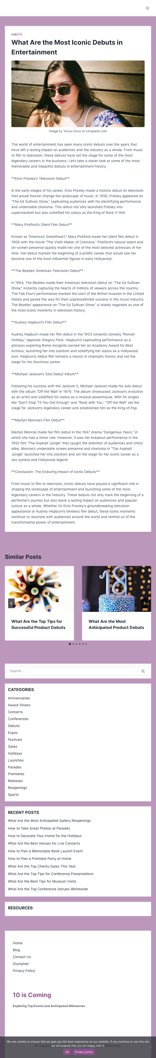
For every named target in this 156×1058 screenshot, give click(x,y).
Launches (16, 760)
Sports (13, 795)
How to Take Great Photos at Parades (39, 828)
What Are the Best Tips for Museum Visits (42, 881)
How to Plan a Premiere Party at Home (39, 859)
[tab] (70, 644)
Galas (12, 746)
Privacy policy (84, 1052)
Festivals (15, 740)
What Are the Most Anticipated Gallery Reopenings (49, 821)
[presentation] (39, 589)
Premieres (16, 774)
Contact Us (22, 957)
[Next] (144, 603)
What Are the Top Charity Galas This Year (42, 866)
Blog (16, 950)
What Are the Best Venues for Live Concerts (44, 843)
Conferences (18, 719)
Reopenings (17, 788)
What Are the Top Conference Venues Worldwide (48, 889)
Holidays (15, 753)
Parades (15, 767)
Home (18, 943)
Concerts (15, 712)
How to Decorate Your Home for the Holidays (45, 836)
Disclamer (21, 964)
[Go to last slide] (11, 603)
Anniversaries (19, 698)
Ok (67, 1052)
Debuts (16, 34)
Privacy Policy (24, 971)
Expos (13, 733)
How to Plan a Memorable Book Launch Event (45, 851)
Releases (15, 781)
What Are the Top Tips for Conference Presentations (50, 874)
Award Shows (19, 705)
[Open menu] (147, 8)
